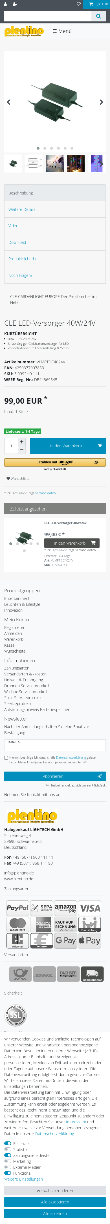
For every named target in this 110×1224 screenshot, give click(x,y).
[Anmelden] (6, 4)
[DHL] (44, 974)
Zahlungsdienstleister (32, 1155)
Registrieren (14, 627)
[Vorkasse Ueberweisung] (42, 941)
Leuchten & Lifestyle (22, 604)
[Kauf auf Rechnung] (66, 924)
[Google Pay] (66, 941)
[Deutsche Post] (20, 974)
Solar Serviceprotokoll (23, 697)
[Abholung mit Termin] (92, 974)
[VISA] (90, 908)
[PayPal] (18, 908)
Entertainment (17, 598)
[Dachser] (68, 974)
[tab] (55, 192)
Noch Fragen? (20, 275)
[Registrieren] (15, 4)
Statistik (20, 1149)
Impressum (76, 1121)
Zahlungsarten (16, 668)
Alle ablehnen (55, 1213)
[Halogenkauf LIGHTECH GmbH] (32, 815)
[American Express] (42, 924)
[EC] (18, 941)
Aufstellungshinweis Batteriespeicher (36, 709)
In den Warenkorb (66, 445)
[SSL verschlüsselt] (15, 1015)
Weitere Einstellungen (23, 1179)
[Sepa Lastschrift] (42, 908)
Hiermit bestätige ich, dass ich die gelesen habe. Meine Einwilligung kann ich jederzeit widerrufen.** (53, 759)
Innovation (13, 610)
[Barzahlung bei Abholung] (90, 924)
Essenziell (21, 1143)
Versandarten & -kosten (25, 674)
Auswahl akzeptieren (55, 1190)
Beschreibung (20, 193)
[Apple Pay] (90, 941)
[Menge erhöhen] (22, 442)
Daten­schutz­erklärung (54, 1133)
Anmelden (13, 633)
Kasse (9, 645)
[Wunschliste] (79, 4)
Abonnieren (53, 776)
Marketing (22, 1161)
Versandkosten (45, 493)
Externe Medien (27, 1167)
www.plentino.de (18, 878)
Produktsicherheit (24, 258)
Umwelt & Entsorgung (23, 679)
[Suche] (98, 16)
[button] (55, 464)
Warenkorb (13, 639)
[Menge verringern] (22, 450)
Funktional (22, 1173)
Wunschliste (20, 478)
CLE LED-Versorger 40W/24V (65, 523)
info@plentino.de (19, 873)
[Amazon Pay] (66, 908)
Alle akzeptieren (55, 1202)
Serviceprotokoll (18, 703)
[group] (24, 538)
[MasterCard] (18, 924)
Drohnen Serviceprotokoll (26, 685)
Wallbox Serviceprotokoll (25, 691)
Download (17, 242)
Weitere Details (22, 209)
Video (13, 225)
